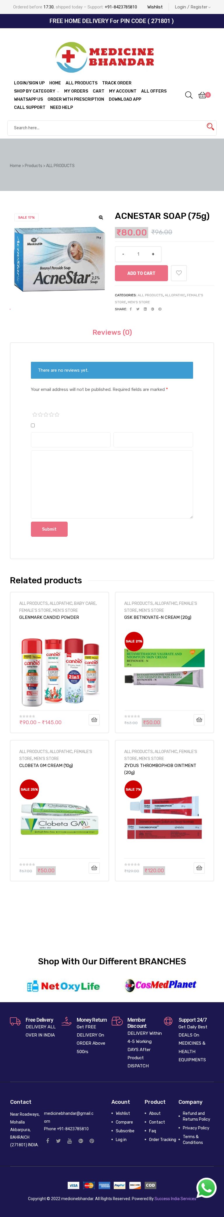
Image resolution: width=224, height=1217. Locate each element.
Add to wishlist (179, 273)
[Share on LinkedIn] (145, 309)
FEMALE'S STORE (35, 610)
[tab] (112, 332)
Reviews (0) (112, 332)
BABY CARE (85, 603)
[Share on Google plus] (152, 309)
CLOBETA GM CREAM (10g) (46, 765)
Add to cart (141, 273)
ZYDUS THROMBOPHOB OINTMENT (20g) (160, 769)
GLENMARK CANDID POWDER (49, 617)
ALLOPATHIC (175, 295)
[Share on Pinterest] (159, 309)
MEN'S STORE (139, 302)
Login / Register (191, 7)
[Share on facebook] (131, 309)
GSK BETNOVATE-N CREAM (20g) (157, 617)
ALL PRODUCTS (150, 295)
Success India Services (175, 1198)
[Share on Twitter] (137, 309)
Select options (94, 719)
